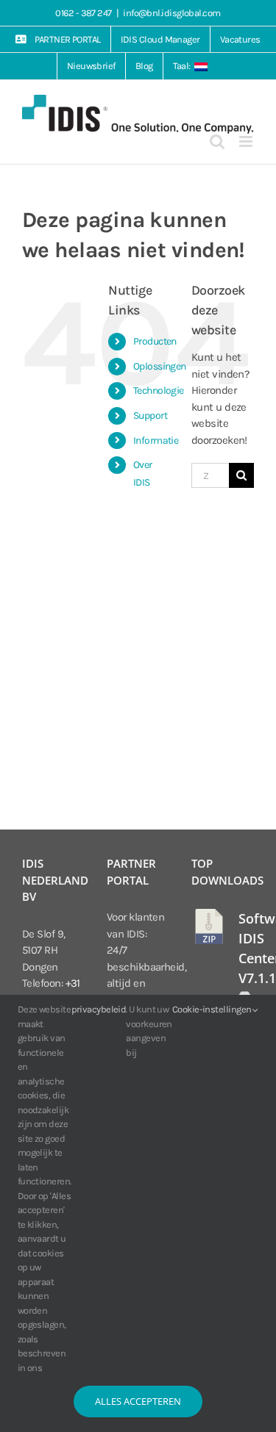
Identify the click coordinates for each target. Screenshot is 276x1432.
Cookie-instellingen (212, 1009)
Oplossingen (159, 366)
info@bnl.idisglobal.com (171, 12)
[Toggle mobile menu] (246, 141)
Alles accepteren (138, 1401)
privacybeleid (99, 1009)
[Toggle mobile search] (217, 141)
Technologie (158, 390)
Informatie (156, 440)
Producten (155, 341)
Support (150, 415)
